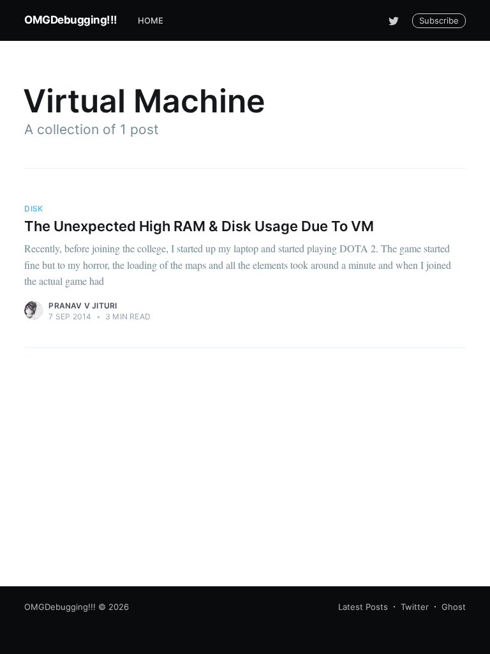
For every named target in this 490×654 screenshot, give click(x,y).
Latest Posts (363, 607)
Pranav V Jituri (82, 305)
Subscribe (439, 20)
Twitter (415, 607)
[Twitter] (394, 20)
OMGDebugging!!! (70, 19)
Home (151, 20)
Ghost (454, 607)
